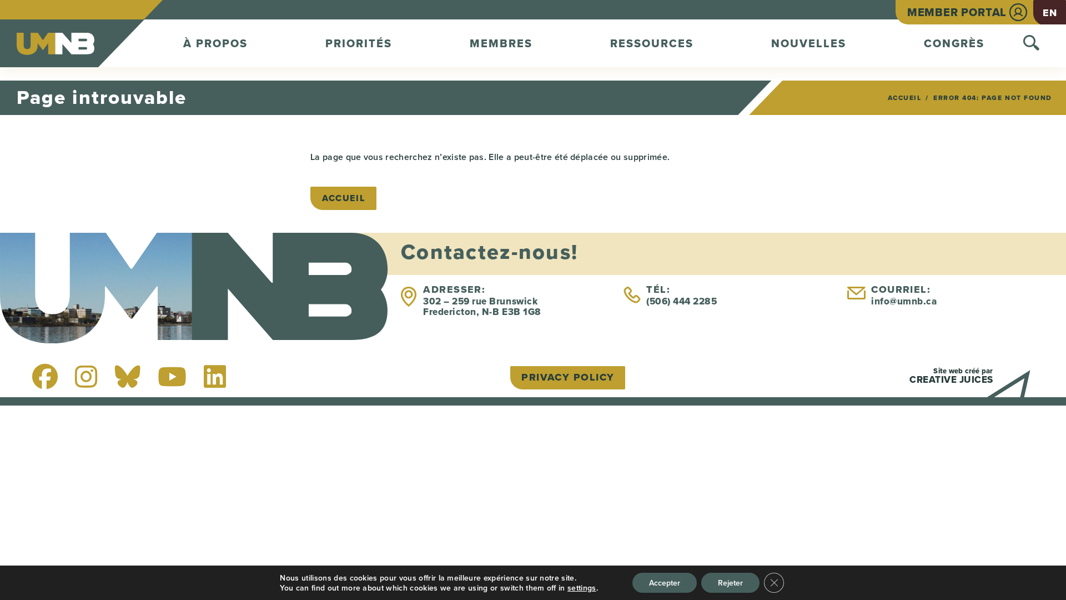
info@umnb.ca (904, 301)
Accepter (664, 582)
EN (1050, 13)
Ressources (651, 43)
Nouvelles (808, 43)
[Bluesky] (127, 376)
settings (581, 588)
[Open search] (1031, 43)
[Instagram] (86, 376)
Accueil (905, 98)
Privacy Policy (567, 377)
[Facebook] (45, 376)
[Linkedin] (215, 376)
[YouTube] (172, 376)
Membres (501, 43)
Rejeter (730, 582)
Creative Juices (951, 380)
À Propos (215, 43)
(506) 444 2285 (681, 301)
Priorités (358, 43)
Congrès (954, 43)
